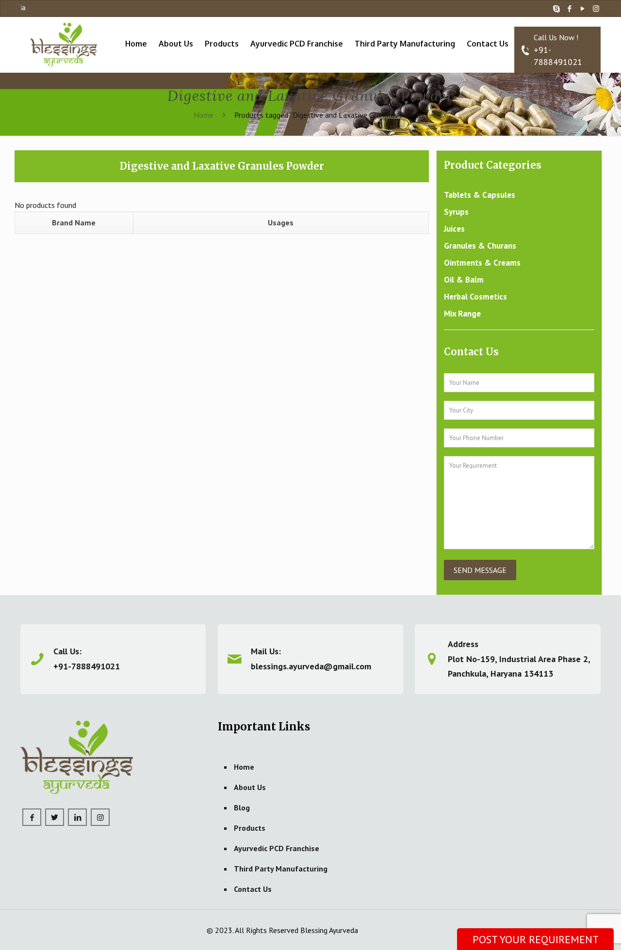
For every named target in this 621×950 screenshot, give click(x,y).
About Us (250, 787)
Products (249, 828)
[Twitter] (54, 817)
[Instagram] (596, 8)
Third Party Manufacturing (280, 868)
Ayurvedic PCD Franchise (276, 848)
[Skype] (557, 8)
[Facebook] (570, 8)
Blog (242, 807)
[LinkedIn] (77, 817)
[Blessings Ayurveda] (63, 43)
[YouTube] (583, 8)
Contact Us (253, 889)
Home (203, 115)
